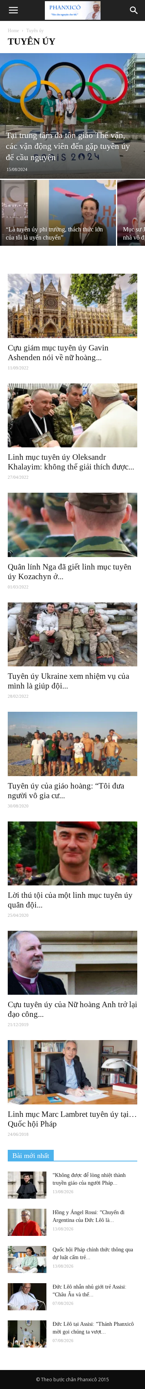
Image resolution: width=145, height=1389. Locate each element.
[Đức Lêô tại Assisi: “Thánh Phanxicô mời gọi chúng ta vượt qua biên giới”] (27, 1334)
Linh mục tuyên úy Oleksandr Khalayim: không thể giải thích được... (71, 461)
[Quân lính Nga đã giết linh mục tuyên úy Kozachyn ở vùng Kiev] (72, 525)
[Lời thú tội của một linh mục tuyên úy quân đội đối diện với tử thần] (72, 853)
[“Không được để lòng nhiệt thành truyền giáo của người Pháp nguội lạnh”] (27, 1185)
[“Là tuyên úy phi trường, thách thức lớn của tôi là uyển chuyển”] (58, 223)
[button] (134, 10)
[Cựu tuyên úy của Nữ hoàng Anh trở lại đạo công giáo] (72, 963)
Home (13, 30)
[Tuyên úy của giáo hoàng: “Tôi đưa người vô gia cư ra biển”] (72, 744)
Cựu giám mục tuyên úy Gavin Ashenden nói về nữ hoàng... (58, 352)
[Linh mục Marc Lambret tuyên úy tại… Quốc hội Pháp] (72, 1072)
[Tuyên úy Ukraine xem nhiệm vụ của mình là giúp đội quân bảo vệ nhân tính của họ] (72, 634)
